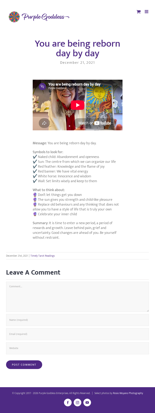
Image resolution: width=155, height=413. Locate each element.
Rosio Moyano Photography (128, 393)
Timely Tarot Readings (42, 256)
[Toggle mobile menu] (147, 11)
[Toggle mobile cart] (139, 11)
